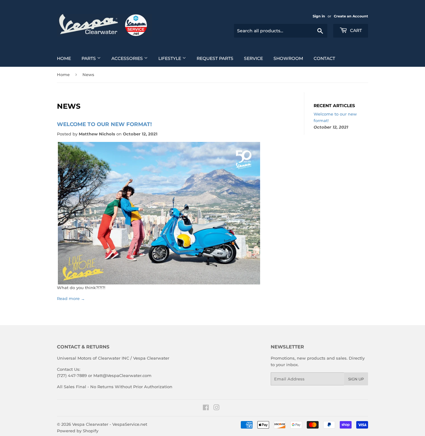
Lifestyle (170, 58)
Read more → (71, 298)
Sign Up (356, 379)
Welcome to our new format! (104, 124)
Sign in (319, 16)
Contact (324, 58)
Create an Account (351, 16)
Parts (89, 58)
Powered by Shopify (77, 430)
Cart (355, 30)
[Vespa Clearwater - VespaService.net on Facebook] (206, 408)
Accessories (127, 58)
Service (253, 58)
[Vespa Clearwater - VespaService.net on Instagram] (216, 408)
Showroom (288, 58)
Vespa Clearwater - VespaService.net (109, 424)
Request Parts (215, 58)
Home (64, 58)
